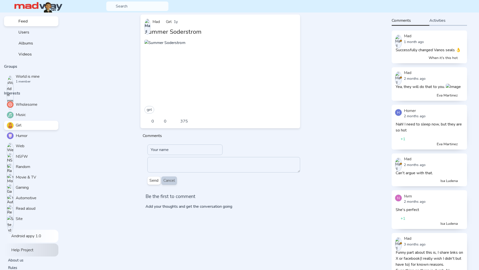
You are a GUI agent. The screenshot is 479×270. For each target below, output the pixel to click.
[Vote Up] (147, 121)
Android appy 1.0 (25, 236)
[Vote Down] (160, 121)
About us (15, 260)
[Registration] (471, 6)
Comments (401, 20)
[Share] (292, 121)
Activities (437, 20)
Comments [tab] (152, 135)
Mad (407, 36)
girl (149, 109)
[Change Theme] (454, 6)
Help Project (21, 250)
